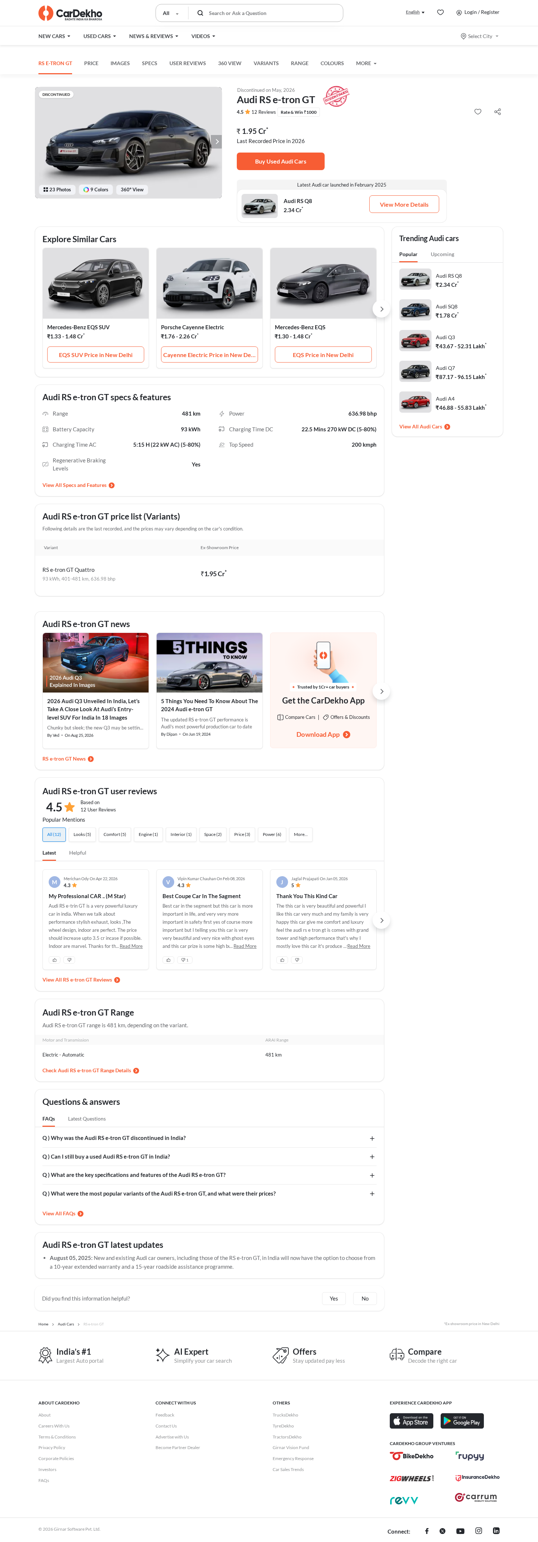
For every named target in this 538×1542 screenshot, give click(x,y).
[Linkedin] (496, 1532)
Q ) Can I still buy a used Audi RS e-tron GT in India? (106, 1156)
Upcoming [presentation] (442, 254)
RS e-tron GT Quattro (68, 569)
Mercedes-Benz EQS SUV (78, 327)
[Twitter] (442, 1532)
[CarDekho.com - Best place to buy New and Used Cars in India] (70, 13)
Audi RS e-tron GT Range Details (94, 1070)
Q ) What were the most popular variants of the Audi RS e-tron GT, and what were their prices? (159, 1193)
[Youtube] (460, 1532)
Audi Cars (431, 426)
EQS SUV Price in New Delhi (95, 354)
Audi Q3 (445, 337)
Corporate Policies (56, 1458)
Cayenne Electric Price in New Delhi (210, 354)
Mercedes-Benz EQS (300, 327)
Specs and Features (85, 485)
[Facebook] (427, 1532)
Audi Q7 (445, 368)
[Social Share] (497, 112)
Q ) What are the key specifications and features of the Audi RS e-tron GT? (133, 1174)
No (365, 1298)
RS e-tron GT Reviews (87, 979)
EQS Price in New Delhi (323, 354)
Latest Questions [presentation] (87, 1118)
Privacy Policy (51, 1447)
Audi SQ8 (446, 306)
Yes (334, 1298)
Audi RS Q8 (449, 276)
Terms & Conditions (57, 1437)
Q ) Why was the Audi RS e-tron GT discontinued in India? (114, 1137)
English (413, 12)
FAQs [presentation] (48, 1118)
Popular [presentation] (408, 254)
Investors (47, 1469)
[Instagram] (478, 1532)
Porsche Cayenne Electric (192, 327)
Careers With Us (54, 1426)
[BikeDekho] (412, 1456)
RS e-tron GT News (64, 758)
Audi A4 (445, 398)
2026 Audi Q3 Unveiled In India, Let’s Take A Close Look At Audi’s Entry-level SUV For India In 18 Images (93, 709)
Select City (480, 36)
